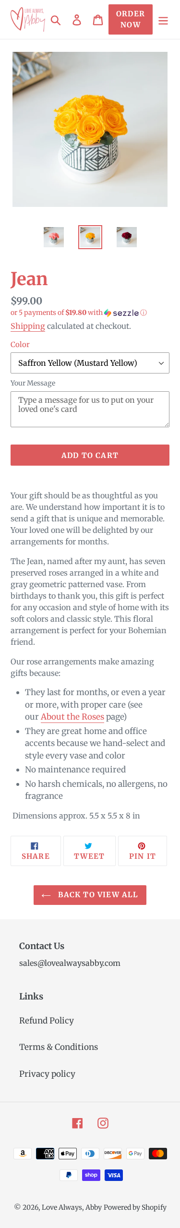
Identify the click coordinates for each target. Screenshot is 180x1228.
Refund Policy (46, 1020)
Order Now (130, 19)
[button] (90, 312)
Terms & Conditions (58, 1047)
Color (20, 344)
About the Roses (72, 716)
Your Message (33, 383)
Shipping (28, 326)
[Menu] (163, 20)
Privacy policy (47, 1074)
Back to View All (97, 894)
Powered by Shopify (135, 1207)
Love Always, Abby (72, 1207)
